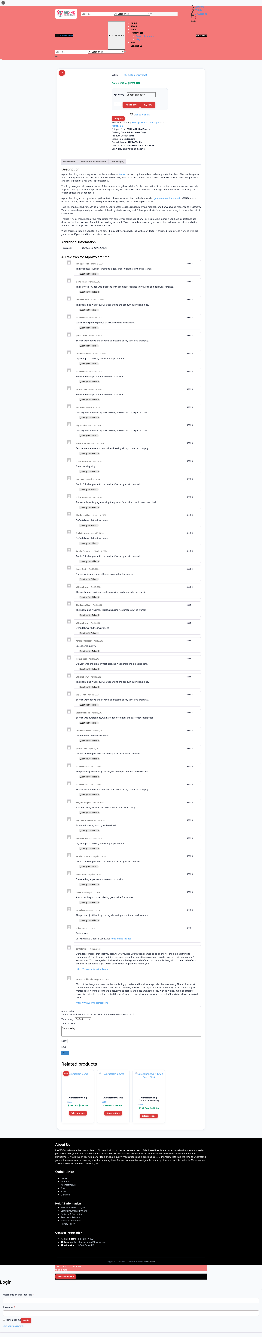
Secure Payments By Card (74, 1210)
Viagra (139, 39)
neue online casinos (121, 938)
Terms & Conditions (71, 1220)
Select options (77, 1113)
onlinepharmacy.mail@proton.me (88, 1242)
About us (65, 1181)
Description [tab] (69, 161)
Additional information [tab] (93, 161)
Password (9, 1307)
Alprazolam (117, 125)
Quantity (119, 94)
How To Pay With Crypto (73, 1207)
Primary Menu (116, 35)
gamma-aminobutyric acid (167, 198)
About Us (135, 26)
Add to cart (131, 104)
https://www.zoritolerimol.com (92, 969)
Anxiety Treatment (145, 36)
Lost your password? (13, 1325)
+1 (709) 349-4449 (85, 1245)
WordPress (150, 1261)
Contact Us (136, 45)
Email (64, 1046)
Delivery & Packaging (72, 1214)
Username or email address (18, 1294)
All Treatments (68, 1184)
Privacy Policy (68, 1223)
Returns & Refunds (70, 1217)
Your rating (68, 1019)
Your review (68, 1023)
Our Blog (65, 1194)
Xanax (122, 174)
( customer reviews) (135, 74)
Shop (133, 29)
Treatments (136, 32)
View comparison (65, 1276)
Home (133, 22)
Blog (132, 42)
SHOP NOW (201, 36)
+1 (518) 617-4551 (85, 1238)
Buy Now (148, 104)
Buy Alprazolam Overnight (145, 122)
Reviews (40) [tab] (117, 161)
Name (64, 1040)
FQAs (63, 1191)
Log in (26, 1320)
